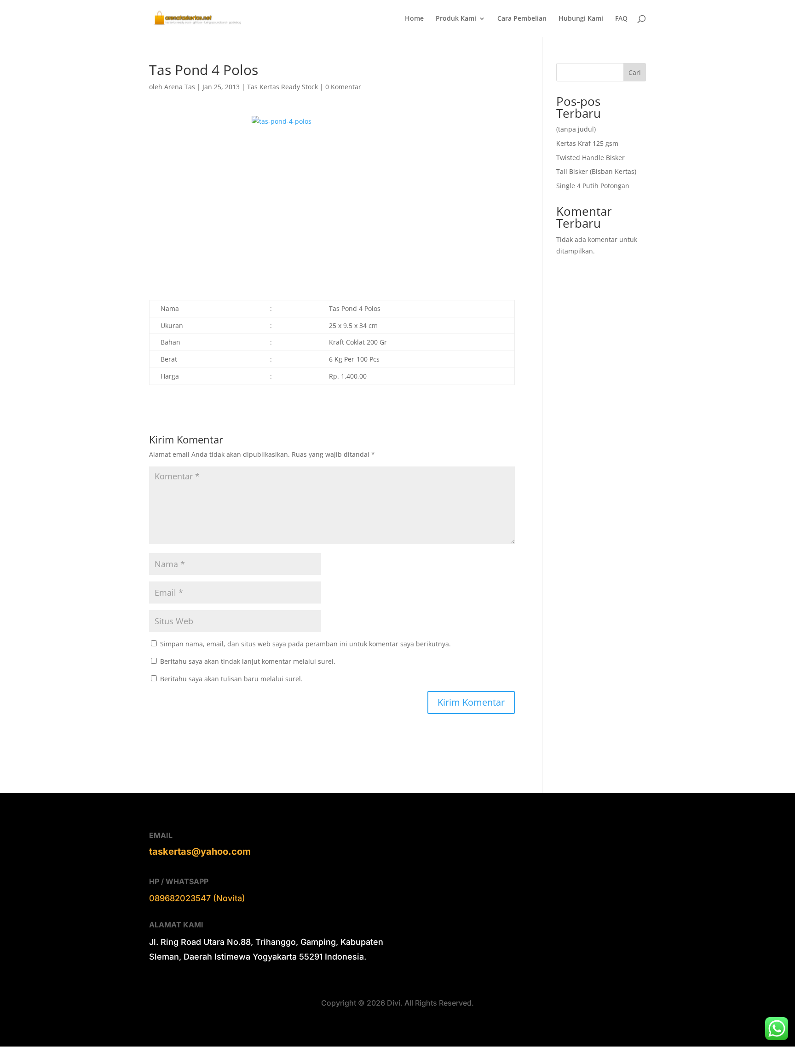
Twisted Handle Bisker (590, 157)
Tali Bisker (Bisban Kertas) (596, 171)
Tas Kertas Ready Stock (282, 86)
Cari (634, 72)
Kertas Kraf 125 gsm (587, 143)
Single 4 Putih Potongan (592, 185)
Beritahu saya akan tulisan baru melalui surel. (231, 678)
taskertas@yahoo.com (200, 851)
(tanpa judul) (576, 129)
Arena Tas (179, 86)
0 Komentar (343, 86)
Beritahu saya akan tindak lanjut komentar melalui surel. (247, 661)
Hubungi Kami (581, 19)
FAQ (621, 19)
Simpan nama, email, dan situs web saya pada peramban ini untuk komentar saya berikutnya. (305, 643)
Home (414, 19)
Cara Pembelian (522, 19)
